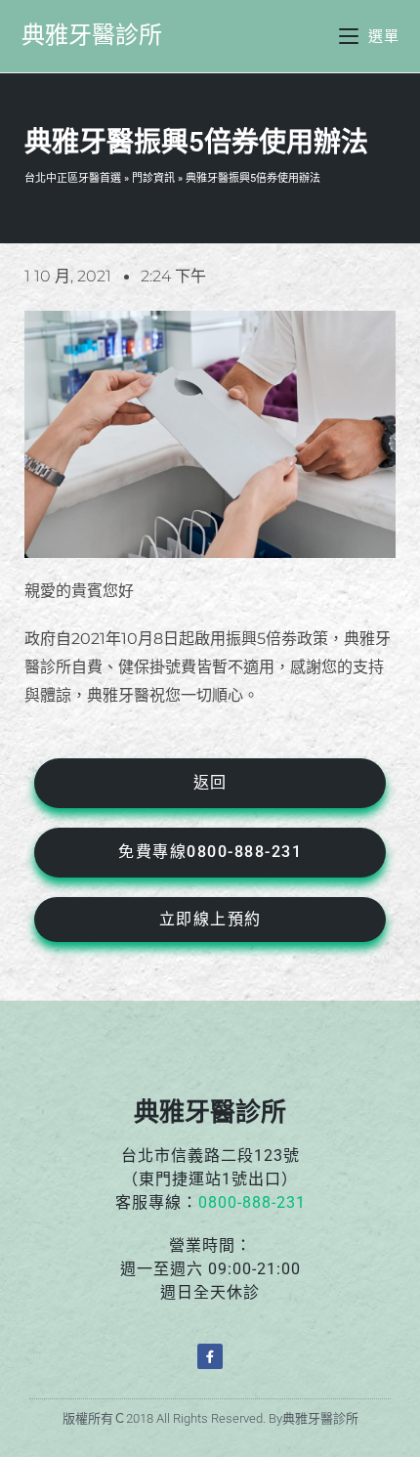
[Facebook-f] (210, 1356)
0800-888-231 (252, 1202)
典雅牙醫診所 (91, 35)
